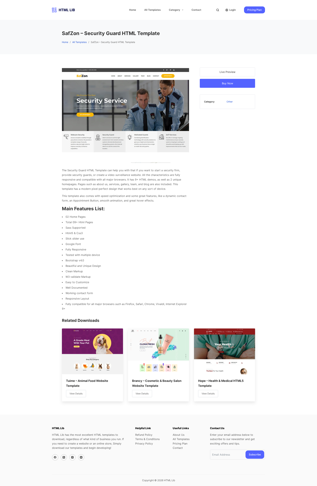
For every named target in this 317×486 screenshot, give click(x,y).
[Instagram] (72, 457)
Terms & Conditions (147, 439)
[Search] (217, 10)
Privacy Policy (144, 443)
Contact (196, 9)
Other (230, 101)
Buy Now (227, 83)
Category (174, 9)
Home (132, 9)
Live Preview (227, 72)
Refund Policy (143, 434)
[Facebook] (55, 457)
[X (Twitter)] (64, 457)
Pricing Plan (254, 9)
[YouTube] (81, 457)
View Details (76, 393)
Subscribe (255, 454)
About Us (178, 434)
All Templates (152, 9)
